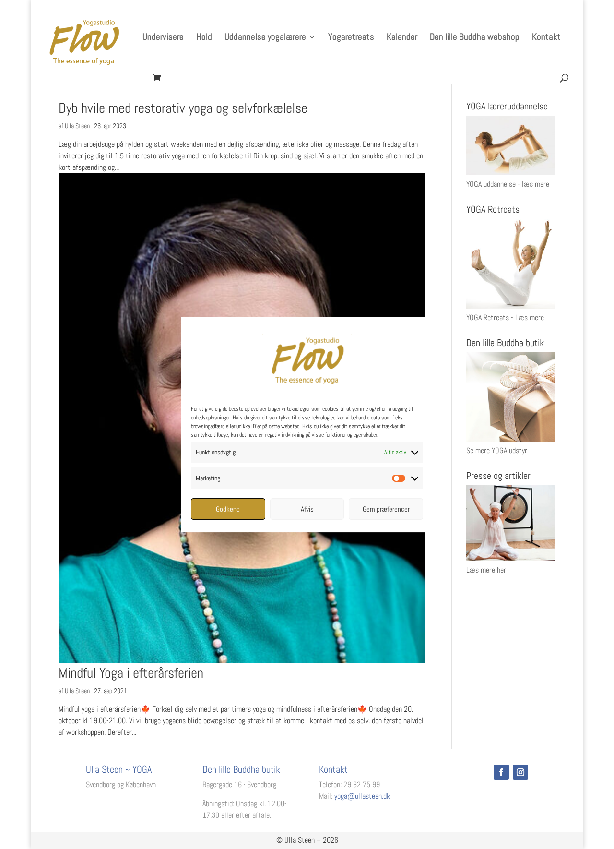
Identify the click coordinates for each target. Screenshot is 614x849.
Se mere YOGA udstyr (496, 450)
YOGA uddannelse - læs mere (507, 184)
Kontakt (546, 38)
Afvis (307, 509)
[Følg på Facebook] (501, 772)
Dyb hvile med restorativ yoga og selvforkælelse (183, 108)
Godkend (228, 509)
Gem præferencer (386, 509)
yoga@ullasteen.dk (362, 796)
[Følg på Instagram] (520, 772)
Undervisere (163, 38)
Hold (204, 38)
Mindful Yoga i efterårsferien (131, 673)
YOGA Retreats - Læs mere (505, 317)
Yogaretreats (351, 38)
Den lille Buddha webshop (475, 38)
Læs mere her (486, 570)
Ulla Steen (77, 125)
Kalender (402, 38)
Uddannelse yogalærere (265, 38)
